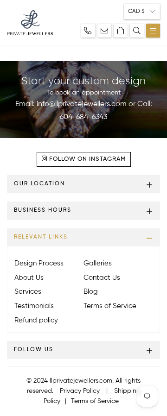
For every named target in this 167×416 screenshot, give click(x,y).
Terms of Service (110, 306)
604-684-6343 (83, 117)
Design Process (39, 263)
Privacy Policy (80, 391)
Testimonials (34, 306)
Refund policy (36, 320)
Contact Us (102, 277)
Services (27, 291)
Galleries (98, 263)
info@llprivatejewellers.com (82, 104)
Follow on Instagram (86, 159)
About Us (29, 277)
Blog (91, 291)
